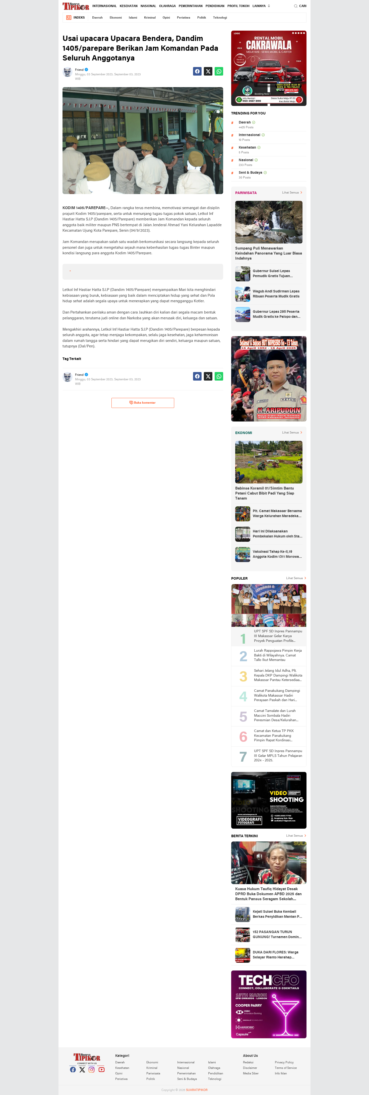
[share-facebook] (197, 71)
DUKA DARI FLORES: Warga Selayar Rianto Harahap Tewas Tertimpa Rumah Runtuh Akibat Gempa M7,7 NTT (275, 955)
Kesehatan (129, 6)
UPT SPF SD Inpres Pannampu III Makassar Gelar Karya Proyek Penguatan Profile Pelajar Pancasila (278, 636)
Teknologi (220, 17)
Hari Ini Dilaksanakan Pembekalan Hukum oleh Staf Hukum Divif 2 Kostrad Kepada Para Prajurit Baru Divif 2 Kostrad (277, 534)
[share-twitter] (208, 71)
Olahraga (167, 6)
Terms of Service (286, 1068)
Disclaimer (250, 1068)
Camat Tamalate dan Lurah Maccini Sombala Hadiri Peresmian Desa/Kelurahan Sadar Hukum (275, 716)
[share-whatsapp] (219, 71)
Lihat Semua (290, 192)
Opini (166, 17)
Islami (133, 17)
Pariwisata (153, 1073)
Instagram (91, 1075)
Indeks (79, 17)
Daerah (97, 17)
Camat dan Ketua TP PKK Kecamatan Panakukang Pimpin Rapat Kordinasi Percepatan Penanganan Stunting (274, 736)
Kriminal (150, 17)
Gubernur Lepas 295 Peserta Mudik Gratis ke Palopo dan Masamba (276, 315)
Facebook (73, 1075)
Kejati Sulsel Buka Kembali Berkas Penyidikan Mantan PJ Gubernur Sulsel (277, 915)
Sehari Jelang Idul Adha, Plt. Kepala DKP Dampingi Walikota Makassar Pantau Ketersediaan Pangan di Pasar (278, 676)
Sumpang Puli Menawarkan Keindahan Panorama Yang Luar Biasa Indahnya (268, 254)
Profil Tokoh (238, 6)
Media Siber (251, 1073)
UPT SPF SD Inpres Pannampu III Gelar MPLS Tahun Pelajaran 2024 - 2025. (278, 755)
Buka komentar (145, 402)
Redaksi (248, 1062)
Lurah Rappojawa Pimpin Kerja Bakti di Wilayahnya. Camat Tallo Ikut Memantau (278, 655)
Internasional (104, 6)
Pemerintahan (191, 6)
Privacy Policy (284, 1062)
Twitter (82, 1075)
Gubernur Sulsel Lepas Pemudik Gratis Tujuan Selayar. (271, 274)
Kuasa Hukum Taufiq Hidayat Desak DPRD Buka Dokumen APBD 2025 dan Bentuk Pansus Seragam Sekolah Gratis (268, 894)
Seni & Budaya (250, 173)
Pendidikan (215, 6)
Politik (201, 17)
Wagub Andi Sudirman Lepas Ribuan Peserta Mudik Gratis (276, 294)
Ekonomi (116, 17)
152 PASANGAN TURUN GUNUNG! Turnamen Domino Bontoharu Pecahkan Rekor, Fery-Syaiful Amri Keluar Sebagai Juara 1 (277, 935)
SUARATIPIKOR (197, 1090)
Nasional (148, 6)
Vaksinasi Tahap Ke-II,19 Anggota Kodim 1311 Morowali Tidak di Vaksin (277, 555)
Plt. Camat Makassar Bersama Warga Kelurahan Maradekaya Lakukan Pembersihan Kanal (277, 514)
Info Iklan (281, 1073)
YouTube (101, 1075)
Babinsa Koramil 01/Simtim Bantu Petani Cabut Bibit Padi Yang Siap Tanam (264, 493)
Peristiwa (183, 17)
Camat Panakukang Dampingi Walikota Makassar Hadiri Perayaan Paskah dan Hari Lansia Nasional (277, 696)
